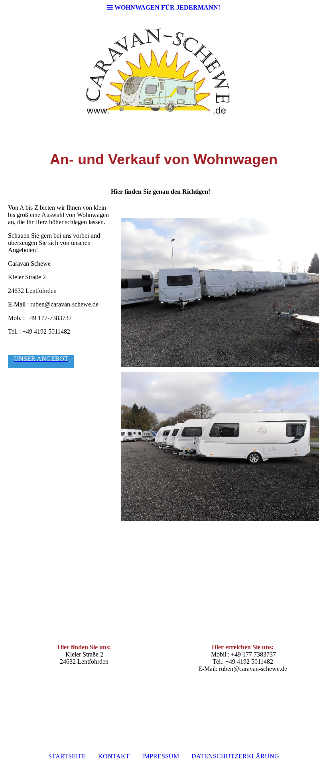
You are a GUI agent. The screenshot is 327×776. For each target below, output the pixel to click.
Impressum (160, 756)
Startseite (67, 756)
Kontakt (114, 756)
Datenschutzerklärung (235, 756)
